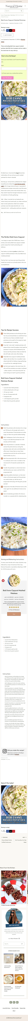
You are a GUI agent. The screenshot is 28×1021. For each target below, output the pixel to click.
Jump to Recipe (8, 35)
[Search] (22, 943)
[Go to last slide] (1, 889)
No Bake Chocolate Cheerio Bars (8, 905)
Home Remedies (15, 1008)
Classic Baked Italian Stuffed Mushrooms (7, 840)
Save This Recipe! (7, 78)
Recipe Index (22, 1008)
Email (2, 65)
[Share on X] (10, 30)
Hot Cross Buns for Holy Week (20, 840)
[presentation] (13, 887)
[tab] (11, 908)
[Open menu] (25, 6)
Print (14, 614)
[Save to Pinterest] (13, 30)
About (14, 1010)
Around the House (6, 1008)
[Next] (26, 889)
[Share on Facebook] (7, 30)
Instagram (17, 754)
